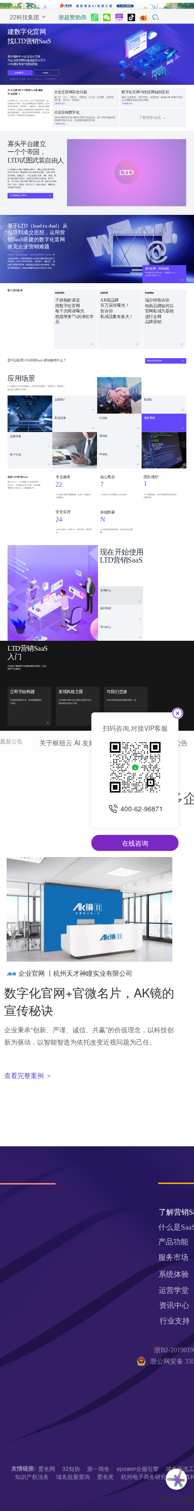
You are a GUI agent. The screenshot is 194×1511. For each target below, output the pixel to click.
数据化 (148, 399)
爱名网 (46, 1468)
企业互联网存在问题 (70, 92)
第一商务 (98, 1468)
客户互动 (15, 454)
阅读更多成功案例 (154, 361)
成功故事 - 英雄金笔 (157, 268)
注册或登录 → (20, 73)
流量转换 (15, 435)
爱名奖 (105, 1476)
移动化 (103, 435)
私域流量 (60, 417)
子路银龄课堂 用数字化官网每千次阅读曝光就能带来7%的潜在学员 (74, 311)
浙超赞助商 (72, 17)
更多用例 (149, 417)
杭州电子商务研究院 (146, 1476)
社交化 (103, 417)
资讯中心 (105, 589)
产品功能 (173, 1242)
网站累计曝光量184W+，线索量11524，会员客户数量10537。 (161, 274)
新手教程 (105, 608)
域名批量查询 (73, 1476)
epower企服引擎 (138, 1468)
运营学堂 (174, 1290)
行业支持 (175, 1321)
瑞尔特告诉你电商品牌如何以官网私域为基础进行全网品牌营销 (159, 311)
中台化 (103, 454)
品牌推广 (60, 399)
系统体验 (174, 1274)
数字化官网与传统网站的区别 (145, 92)
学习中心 (105, 626)
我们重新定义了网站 (18, 195)
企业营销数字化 (67, 112)
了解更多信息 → (152, 117)
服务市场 (173, 1257)
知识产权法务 (32, 1476)
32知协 (71, 1468)
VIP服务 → (46, 73)
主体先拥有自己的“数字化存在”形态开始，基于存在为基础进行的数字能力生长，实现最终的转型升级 (84, 119)
